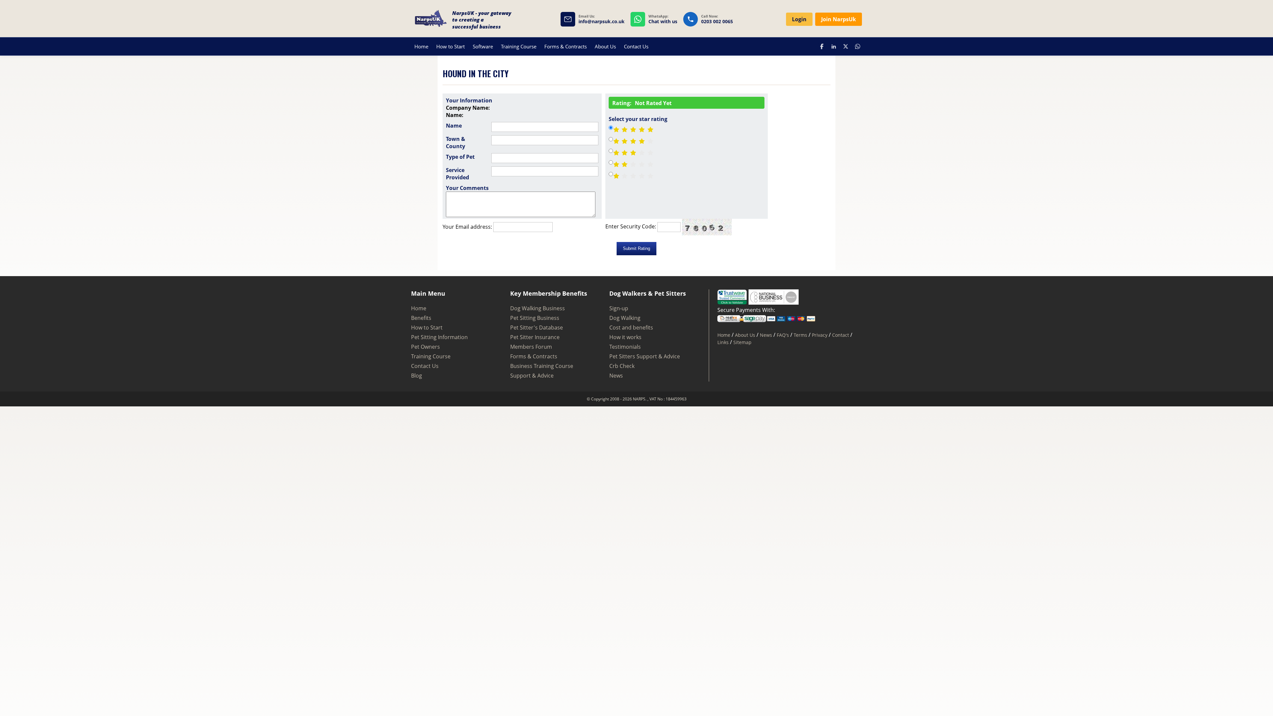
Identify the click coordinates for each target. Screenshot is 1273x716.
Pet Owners (425, 346)
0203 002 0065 (717, 22)
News (616, 375)
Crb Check (622, 366)
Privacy (819, 335)
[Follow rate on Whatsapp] (857, 46)
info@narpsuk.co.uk (601, 22)
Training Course (518, 46)
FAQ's (783, 335)
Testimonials (625, 346)
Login (799, 19)
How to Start (450, 46)
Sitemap (742, 342)
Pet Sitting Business (534, 318)
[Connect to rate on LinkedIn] (833, 46)
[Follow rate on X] (845, 46)
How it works (625, 337)
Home (421, 46)
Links (723, 342)
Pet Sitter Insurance (535, 337)
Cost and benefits (631, 327)
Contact (840, 335)
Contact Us (636, 46)
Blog (416, 375)
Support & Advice (532, 375)
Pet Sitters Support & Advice (644, 356)
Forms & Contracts (565, 46)
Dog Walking (624, 318)
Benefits (421, 318)
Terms (800, 335)
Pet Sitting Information (439, 337)
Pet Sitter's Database (536, 327)
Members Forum (531, 346)
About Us (605, 46)
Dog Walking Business (537, 308)
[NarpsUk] (431, 19)
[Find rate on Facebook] (822, 46)
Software (483, 46)
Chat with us (662, 22)
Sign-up (618, 308)
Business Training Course (541, 366)
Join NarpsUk (838, 19)
